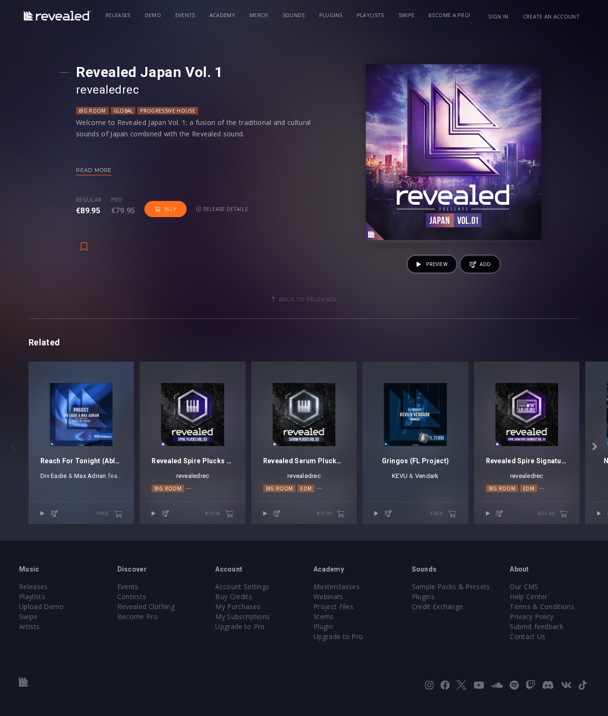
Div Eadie (53, 475)
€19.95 (213, 513)
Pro (117, 200)
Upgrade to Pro (240, 626)
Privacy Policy (531, 616)
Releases (118, 15)
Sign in (498, 16)
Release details (225, 208)
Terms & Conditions (542, 606)
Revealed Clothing (146, 606)
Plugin (323, 626)
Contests (131, 596)
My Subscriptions (242, 616)
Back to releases (308, 299)
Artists (29, 626)
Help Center (529, 596)
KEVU (400, 475)
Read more (94, 170)
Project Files (333, 606)
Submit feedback (536, 626)
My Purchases (237, 606)
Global (123, 110)
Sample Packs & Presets (451, 586)
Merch (258, 15)
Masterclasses (337, 586)
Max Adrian (90, 475)
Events (185, 15)
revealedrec (107, 89)
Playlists (370, 15)
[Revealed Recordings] (57, 16)
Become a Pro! (449, 15)
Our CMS (524, 586)
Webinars (328, 596)
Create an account (551, 16)
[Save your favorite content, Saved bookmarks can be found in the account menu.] (84, 242)
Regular (89, 200)
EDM (306, 488)
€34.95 (547, 513)
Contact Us (527, 636)
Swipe (407, 15)
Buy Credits (233, 596)
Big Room (92, 110)
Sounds (294, 15)
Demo (153, 15)
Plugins (330, 15)
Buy (170, 209)
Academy (222, 15)
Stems (324, 616)
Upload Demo (41, 606)
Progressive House (167, 110)
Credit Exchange (438, 606)
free (103, 513)
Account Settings (242, 586)
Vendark (427, 475)
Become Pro (137, 616)
